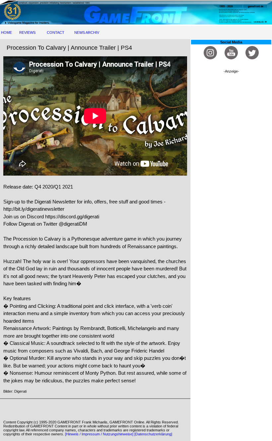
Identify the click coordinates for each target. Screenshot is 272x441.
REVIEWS (27, 32)
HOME (6, 32)
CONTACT (55, 32)
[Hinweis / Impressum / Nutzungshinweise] (99, 434)
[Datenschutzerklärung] (153, 434)
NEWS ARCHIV (86, 32)
